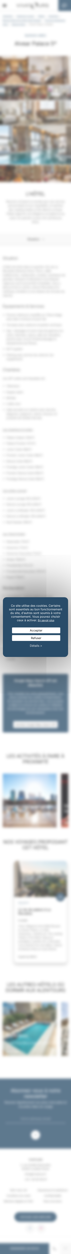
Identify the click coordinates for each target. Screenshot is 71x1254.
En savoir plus (46, 620)
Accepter (36, 630)
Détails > (36, 645)
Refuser (36, 638)
